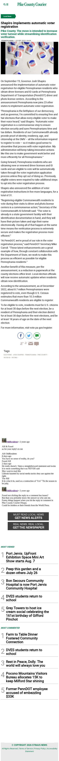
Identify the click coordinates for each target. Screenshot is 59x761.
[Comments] (37, 335)
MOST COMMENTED (10, 627)
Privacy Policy (40, 748)
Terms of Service (26, 748)
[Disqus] (29, 397)
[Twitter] (29, 335)
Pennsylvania (7, 40)
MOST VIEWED (7, 546)
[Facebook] (20, 335)
